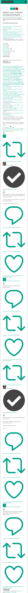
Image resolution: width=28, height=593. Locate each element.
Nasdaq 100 (11, 78)
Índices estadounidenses (8, 51)
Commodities (5, 53)
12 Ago (4, 190)
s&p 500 (18, 79)
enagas (23, 69)
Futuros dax (16, 73)
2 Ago (4, 508)
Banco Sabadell (6, 67)
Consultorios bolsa (6, 50)
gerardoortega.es (9, 280)
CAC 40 (20, 67)
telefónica (9, 82)
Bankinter (12, 67)
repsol (14, 79)
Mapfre (11, 76)
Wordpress (9, 592)
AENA (14, 66)
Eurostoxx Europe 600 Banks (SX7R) (12, 72)
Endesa (4, 70)
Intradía (4, 44)
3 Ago (4, 413)
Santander (5, 80)
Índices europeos (6, 48)
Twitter (11, 9)
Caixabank (5, 69)
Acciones (4, 47)
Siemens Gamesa (11, 80)
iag (16, 75)
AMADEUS (18, 66)
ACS (11, 66)
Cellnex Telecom (11, 69)
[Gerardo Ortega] (14, 6)
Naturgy (11, 79)
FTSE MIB (8, 73)
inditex (5, 76)
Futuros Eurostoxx (7, 75)
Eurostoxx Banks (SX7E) (13, 70)
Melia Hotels (15, 76)
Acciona (4, 66)
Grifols (14, 75)
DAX (17, 69)
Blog (4, 43)
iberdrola (19, 75)
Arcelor (22, 66)
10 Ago (4, 282)
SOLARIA (17, 80)
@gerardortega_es (16, 280)
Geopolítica (5, 55)
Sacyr (22, 79)
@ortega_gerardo (13, 189)
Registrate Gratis (8, 1)
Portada (4, 46)
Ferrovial (23, 72)
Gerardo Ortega (9, 165)
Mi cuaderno (5, 52)
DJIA (20, 69)
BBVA (15, 67)
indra (8, 76)
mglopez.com (20, 591)
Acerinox (8, 66)
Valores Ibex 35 (14, 82)
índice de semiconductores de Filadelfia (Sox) (13, 83)
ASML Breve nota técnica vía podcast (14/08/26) (12, 99)
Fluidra (4, 73)
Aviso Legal (14, 592)
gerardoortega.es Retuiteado (16, 161)
